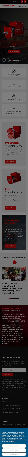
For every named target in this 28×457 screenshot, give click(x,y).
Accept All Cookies (14, 446)
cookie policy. (12, 441)
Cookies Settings (14, 454)
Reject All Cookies (14, 450)
